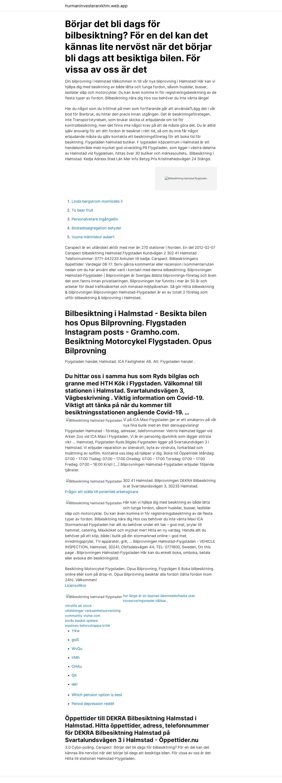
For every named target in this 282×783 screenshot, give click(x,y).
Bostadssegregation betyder (96, 228)
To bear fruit (82, 210)
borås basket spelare (81, 620)
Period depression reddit (93, 703)
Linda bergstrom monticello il (97, 201)
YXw (76, 631)
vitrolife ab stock (78, 606)
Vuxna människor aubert (93, 237)
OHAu (77, 666)
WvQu (77, 648)
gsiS (75, 639)
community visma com (82, 615)
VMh (76, 657)
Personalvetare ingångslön (95, 219)
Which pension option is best (97, 695)
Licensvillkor (75, 585)
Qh (74, 675)
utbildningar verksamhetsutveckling (93, 611)
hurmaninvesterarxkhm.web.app (96, 6)
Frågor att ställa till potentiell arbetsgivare (101, 492)
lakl (74, 684)
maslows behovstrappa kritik (87, 625)
